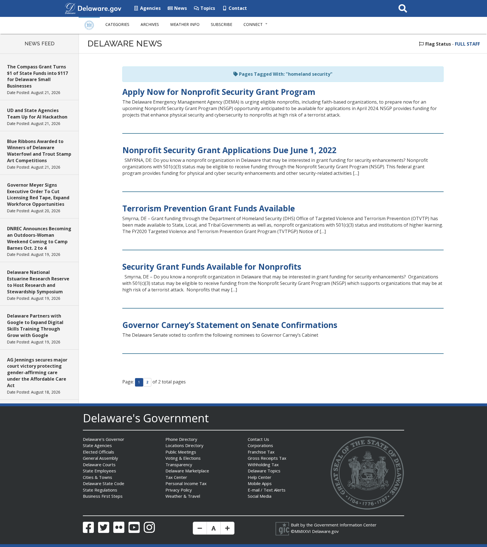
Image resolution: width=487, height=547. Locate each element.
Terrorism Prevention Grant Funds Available (208, 208)
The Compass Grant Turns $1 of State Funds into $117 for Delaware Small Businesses (37, 76)
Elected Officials (98, 452)
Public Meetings (180, 452)
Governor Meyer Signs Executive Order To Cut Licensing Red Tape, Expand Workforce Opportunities (38, 194)
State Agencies (97, 445)
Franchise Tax (261, 452)
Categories (117, 24)
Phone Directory (181, 439)
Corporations (260, 445)
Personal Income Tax (186, 483)
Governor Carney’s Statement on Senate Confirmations (229, 325)
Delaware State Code (103, 483)
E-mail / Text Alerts (266, 490)
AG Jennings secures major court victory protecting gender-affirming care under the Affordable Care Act (37, 373)
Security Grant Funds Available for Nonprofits (211, 266)
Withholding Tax (263, 464)
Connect (253, 24)
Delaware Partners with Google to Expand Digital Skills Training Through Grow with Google (35, 325)
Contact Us (258, 439)
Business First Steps (103, 496)
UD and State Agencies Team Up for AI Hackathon (37, 113)
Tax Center (176, 477)
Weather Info (185, 24)
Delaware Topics (264, 471)
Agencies (150, 8)
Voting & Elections (183, 458)
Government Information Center (345, 525)
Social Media (259, 496)
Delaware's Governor (103, 439)
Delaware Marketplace (187, 471)
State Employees (99, 471)
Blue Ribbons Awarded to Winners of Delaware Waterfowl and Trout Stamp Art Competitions (39, 151)
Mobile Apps (260, 483)
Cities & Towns (97, 477)
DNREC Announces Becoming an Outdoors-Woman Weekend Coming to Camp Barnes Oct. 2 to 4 (39, 238)
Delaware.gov (325, 531)
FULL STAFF (467, 44)
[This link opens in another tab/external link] (70, 8)
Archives (150, 24)
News (180, 8)
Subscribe (221, 24)
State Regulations (100, 490)
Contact (237, 8)
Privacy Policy (178, 490)
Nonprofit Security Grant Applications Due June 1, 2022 (229, 150)
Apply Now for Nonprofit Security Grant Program (218, 91)
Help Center (259, 477)
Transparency (178, 464)
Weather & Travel (182, 496)
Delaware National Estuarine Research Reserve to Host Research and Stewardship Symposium (38, 282)
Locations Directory (184, 445)
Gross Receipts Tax (267, 458)
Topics (207, 8)
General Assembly (100, 458)
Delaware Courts (99, 464)
